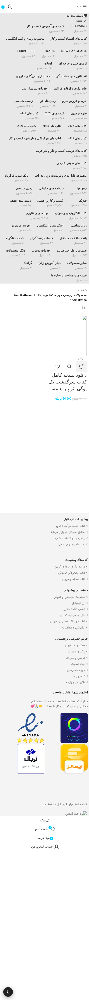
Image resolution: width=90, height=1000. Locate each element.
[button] (81, 366)
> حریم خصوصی (77, 670)
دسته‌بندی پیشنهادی (76, 590)
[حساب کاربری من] (9, 6)
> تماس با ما (80, 676)
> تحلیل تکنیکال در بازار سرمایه (69, 532)
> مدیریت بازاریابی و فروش (71, 597)
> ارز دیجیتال (80, 603)
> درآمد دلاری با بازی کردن (71, 566)
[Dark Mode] (8, 992)
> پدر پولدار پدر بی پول (73, 544)
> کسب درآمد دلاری (75, 609)
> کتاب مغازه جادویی (75, 579)
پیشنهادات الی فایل (76, 519)
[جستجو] (73, 6)
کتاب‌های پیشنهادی (76, 559)
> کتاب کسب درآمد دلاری (72, 526)
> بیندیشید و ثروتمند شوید (71, 538)
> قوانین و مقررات (77, 657)
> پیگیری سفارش (77, 651)
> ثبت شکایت (79, 664)
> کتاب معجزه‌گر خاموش (73, 572)
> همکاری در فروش (76, 645)
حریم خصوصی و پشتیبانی (71, 638)
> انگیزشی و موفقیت (75, 627)
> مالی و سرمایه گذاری (74, 615)
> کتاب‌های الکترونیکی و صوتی (69, 621)
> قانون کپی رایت (77, 682)
